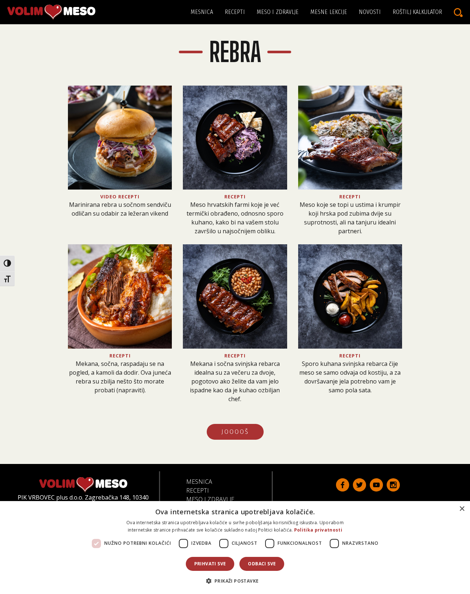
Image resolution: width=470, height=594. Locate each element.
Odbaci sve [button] (262, 564)
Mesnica (202, 11)
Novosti (370, 11)
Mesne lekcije (328, 11)
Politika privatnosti (318, 530)
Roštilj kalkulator (417, 11)
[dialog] (235, 547)
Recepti (235, 11)
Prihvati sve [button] (210, 564)
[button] (235, 580)
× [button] (461, 509)
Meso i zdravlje (278, 11)
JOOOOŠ (235, 432)
